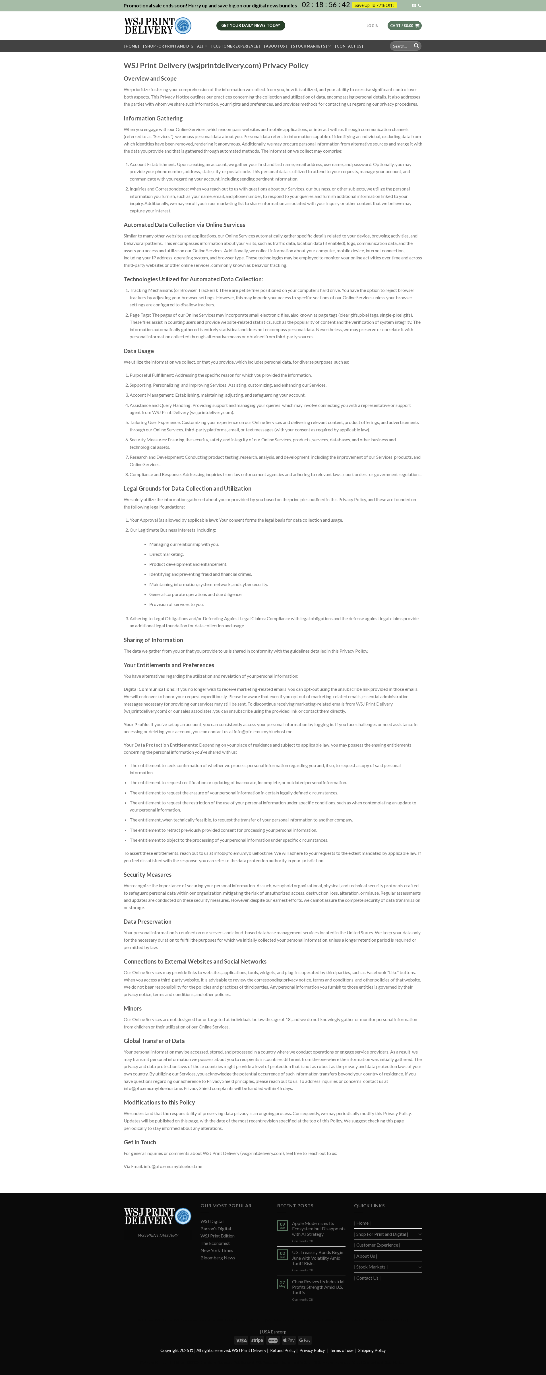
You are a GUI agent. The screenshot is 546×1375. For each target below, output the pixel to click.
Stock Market (394, 1362)
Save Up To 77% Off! (374, 5)
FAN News (147, 1362)
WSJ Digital (212, 1221)
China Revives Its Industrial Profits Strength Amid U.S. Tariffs (318, 1287)
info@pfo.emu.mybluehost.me (263, 731)
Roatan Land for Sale (295, 1362)
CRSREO (193, 1362)
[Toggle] (420, 1233)
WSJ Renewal (244, 1362)
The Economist (215, 1243)
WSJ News (145, 1320)
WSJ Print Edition (217, 1235)
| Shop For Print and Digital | (173, 46)
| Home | (131, 46)
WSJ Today (332, 1320)
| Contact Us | (349, 46)
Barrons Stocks (352, 1320)
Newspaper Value (348, 1362)
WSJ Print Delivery (377, 1320)
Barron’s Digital (215, 1228)
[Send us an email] (414, 6)
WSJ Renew (163, 1320)
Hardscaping (311, 1320)
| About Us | (275, 46)
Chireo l (179, 1362)
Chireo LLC (164, 1362)
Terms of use (341, 1350)
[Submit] (416, 46)
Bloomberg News (217, 1257)
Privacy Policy (312, 1350)
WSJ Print (400, 1320)
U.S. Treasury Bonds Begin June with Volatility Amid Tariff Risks (317, 1257)
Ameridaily (207, 1320)
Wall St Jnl (257, 1320)
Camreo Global (373, 1362)
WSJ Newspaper (185, 1320)
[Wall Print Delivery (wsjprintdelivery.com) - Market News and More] (166, 25)
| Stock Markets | (309, 46)
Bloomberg (208, 1362)
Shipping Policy (372, 1350)
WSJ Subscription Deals (283, 1320)
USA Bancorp (274, 1331)
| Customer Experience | (235, 46)
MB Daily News (322, 1362)
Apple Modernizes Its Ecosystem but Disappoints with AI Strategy (319, 1228)
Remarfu (241, 1320)
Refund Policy (282, 1350)
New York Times (216, 1250)
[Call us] (419, 6)
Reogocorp (225, 1362)
